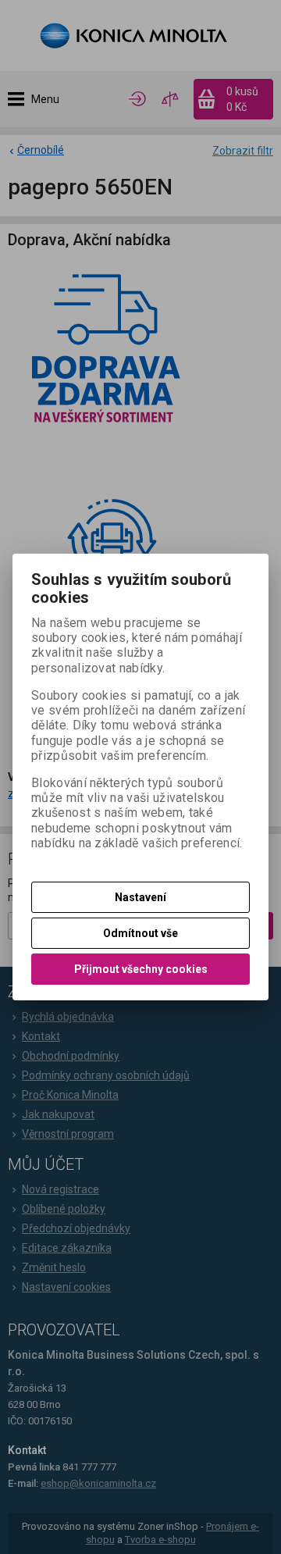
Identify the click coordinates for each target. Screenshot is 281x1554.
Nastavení (140, 897)
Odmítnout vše (140, 933)
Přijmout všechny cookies (141, 969)
